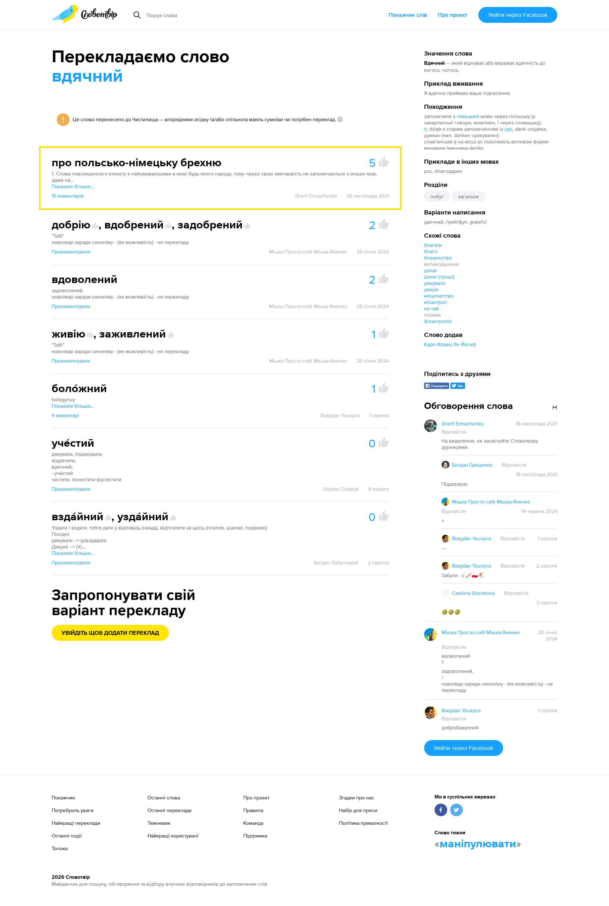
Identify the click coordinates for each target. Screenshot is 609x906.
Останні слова (163, 797)
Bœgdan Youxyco (340, 415)
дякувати (434, 283)
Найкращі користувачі (173, 835)
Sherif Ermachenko (316, 196)
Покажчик (63, 797)
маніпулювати (478, 844)
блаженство (438, 257)
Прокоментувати (71, 251)
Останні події (67, 835)
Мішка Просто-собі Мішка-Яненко (308, 251)
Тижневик (158, 823)
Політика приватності (363, 823)
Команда (253, 823)
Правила (253, 810)
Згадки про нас (356, 797)
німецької (468, 116)
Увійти (517, 14)
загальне (468, 196)
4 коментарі (65, 415)
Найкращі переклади (76, 823)
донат (430, 270)
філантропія (438, 321)
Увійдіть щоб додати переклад (110, 633)
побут (436, 196)
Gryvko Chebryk (341, 489)
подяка (432, 315)
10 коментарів (68, 196)
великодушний (441, 264)
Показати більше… (73, 186)
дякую (431, 289)
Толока (60, 848)
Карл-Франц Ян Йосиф (450, 344)
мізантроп (435, 302)
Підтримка (255, 835)
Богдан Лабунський (336, 562)
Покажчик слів (408, 14)
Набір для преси (358, 810)
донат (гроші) (439, 276)
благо (430, 251)
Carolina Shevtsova (473, 593)
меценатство (439, 296)
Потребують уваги (73, 810)
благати (433, 245)
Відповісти (454, 432)
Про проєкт (453, 14)
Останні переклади (169, 810)
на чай (431, 308)
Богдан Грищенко (472, 465)
